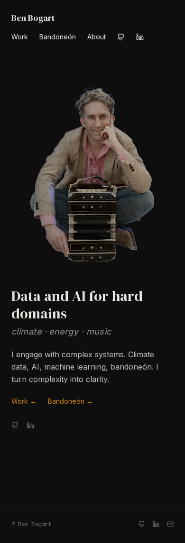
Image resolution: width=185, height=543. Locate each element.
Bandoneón (57, 37)
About (96, 37)
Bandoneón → (70, 401)
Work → (24, 401)
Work (19, 37)
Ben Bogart (33, 18)
